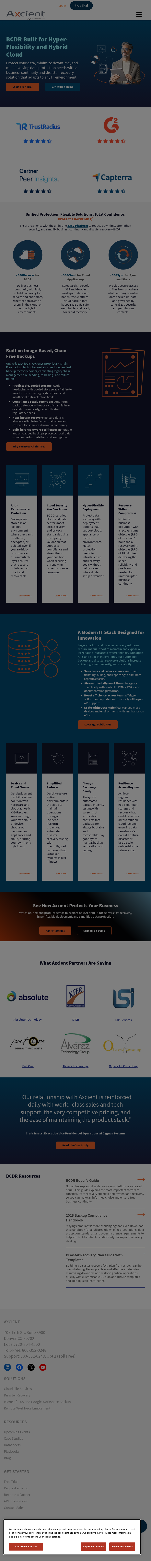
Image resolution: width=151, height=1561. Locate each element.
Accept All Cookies (122, 1546)
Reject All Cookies (93, 1546)
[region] (72, 1537)
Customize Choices (26, 1546)
